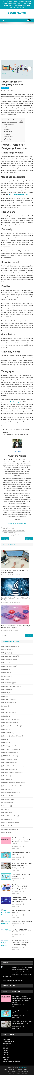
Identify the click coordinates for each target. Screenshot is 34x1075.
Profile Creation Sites (9, 769)
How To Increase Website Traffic (18, 194)
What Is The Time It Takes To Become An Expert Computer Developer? (15, 571)
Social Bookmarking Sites (10, 792)
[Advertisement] (17, 42)
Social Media (7, 796)
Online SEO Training (23, 1071)
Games (5, 706)
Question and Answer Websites (12, 772)
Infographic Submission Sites (11, 726)
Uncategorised (7, 812)
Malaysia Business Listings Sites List (21, 853)
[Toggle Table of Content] (21, 120)
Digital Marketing (8, 682)
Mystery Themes (23, 1067)
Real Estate (6, 776)
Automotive (6, 649)
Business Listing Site (9, 666)
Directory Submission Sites (11, 686)
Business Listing (8, 5)
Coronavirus (6, 676)
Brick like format (8, 131)
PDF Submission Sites (9, 756)
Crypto (5, 679)
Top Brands (6, 806)
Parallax (6, 133)
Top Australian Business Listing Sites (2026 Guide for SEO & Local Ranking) (21, 943)
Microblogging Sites (9, 746)
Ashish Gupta (16, 91)
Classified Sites (18, 5)
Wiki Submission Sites (9, 829)
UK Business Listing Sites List (22, 921)
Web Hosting (7, 826)
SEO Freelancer (20, 7)
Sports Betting (7, 799)
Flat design (7, 129)
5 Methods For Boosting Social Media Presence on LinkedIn (29, 539)
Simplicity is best (8, 136)
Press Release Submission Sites (12, 766)
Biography (6, 653)
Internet (5, 729)
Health (5, 716)
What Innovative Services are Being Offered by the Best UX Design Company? (16, 626)
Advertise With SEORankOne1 (23, 1069)
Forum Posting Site (8, 699)
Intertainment (7, 732)
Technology (5, 87)
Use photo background (9, 126)
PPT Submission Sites (9, 762)
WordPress (6, 832)
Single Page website (9, 124)
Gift (4, 709)
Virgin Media (6, 819)
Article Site (27, 5)
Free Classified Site (8, 702)
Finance (5, 692)
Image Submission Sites (10, 722)
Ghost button (7, 134)
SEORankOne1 (17, 12)
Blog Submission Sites (9, 659)
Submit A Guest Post (9, 1069)
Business (6, 663)
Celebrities (6, 672)
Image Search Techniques (10, 719)
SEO (4, 1)
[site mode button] (29, 20)
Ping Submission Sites (9, 759)
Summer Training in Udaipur (10, 532)
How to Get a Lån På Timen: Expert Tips (21, 931)
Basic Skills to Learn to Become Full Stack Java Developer (15, 599)
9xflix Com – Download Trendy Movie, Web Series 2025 (22, 864)
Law (4, 739)
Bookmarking (27, 3)
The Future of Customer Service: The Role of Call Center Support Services (20, 887)
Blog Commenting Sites (10, 656)
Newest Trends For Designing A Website (12, 122)
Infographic (21, 1)
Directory (20, 3)
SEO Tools (9, 1)
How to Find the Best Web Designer (21, 875)
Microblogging (7, 3)
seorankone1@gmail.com (15, 980)
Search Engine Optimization (11, 786)
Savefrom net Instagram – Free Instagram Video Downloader (6, 539)
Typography (7, 138)
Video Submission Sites (10, 816)
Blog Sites (12, 7)
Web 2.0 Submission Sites (10, 822)
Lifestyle (5, 742)
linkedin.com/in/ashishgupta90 (17, 523)
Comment (28, 1)
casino (5, 669)
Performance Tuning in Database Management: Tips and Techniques (21, 899)
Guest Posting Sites (9, 712)
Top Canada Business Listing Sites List (21, 911)
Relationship (6, 779)
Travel (5, 809)
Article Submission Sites (10, 646)
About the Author (8, 139)
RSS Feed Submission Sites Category (14, 782)
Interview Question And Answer (12, 736)
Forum (14, 3)
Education (6, 689)
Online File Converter (9, 752)
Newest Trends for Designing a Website (13, 530)
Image (15, 1)
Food (4, 696)
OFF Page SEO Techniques (10, 749)
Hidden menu (7, 127)
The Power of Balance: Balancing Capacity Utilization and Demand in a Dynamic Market (22, 841)
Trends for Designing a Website (11, 535)
